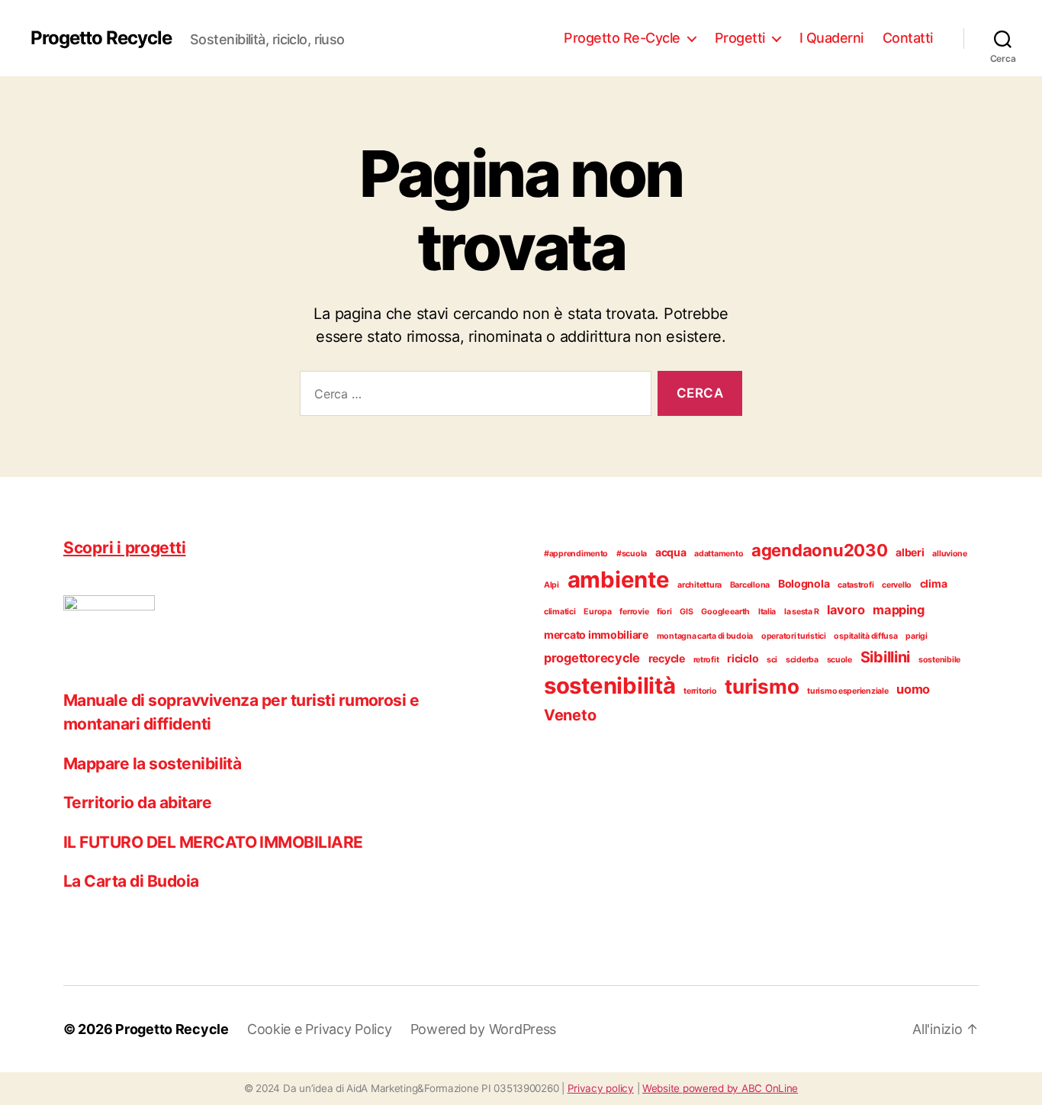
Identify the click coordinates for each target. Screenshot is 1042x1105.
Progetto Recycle (101, 38)
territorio (699, 691)
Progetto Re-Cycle (622, 38)
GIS (686, 612)
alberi (910, 552)
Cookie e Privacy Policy (319, 1029)
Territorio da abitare (137, 802)
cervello (897, 585)
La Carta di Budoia (131, 881)
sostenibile (939, 660)
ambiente (619, 579)
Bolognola (804, 583)
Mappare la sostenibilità (152, 763)
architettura (699, 585)
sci (772, 660)
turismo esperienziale (847, 691)
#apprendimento (576, 554)
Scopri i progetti (124, 547)
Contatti (908, 38)
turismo (762, 686)
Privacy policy (601, 1088)
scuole (839, 660)
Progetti (740, 38)
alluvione (949, 554)
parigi (916, 636)
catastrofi (855, 585)
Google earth (725, 612)
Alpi (551, 585)
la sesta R (801, 612)
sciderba (802, 660)
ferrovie (633, 612)
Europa (597, 612)
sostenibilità (610, 685)
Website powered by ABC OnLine (720, 1088)
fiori (664, 612)
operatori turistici (793, 636)
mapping (898, 609)
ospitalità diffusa (865, 636)
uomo (913, 689)
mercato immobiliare (596, 634)
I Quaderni (831, 38)
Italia (767, 612)
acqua (671, 552)
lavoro (845, 609)
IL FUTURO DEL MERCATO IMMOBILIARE (213, 842)
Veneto (570, 715)
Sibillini (885, 657)
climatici (560, 612)
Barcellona (750, 585)
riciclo (742, 658)
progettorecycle (592, 657)
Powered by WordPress (483, 1029)
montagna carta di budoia (705, 636)
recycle (666, 658)
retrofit (706, 660)
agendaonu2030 (819, 550)
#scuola (631, 554)
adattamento (718, 554)
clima (933, 583)
